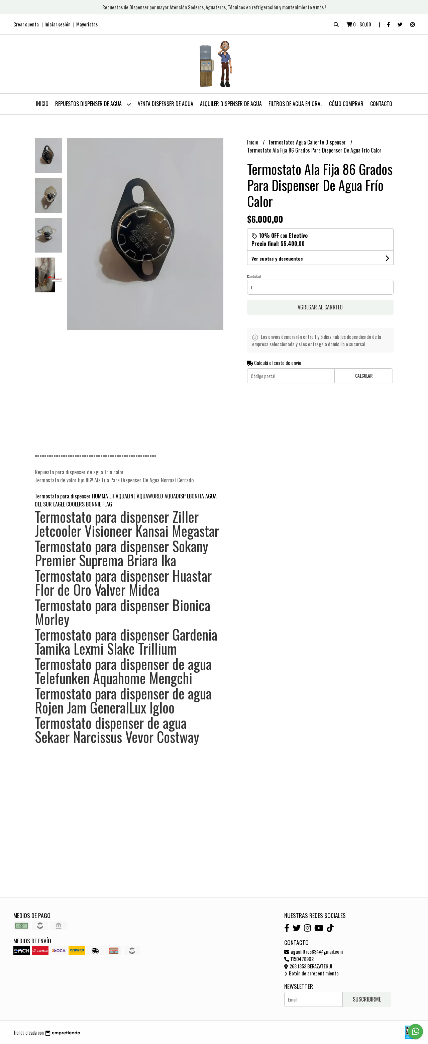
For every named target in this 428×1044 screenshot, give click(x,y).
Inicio (42, 104)
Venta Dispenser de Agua (165, 104)
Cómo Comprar (346, 104)
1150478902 (302, 958)
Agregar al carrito (320, 307)
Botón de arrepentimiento (313, 973)
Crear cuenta (26, 24)
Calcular (363, 376)
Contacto (381, 104)
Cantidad (254, 276)
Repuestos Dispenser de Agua (89, 104)
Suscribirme (367, 999)
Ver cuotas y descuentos (277, 258)
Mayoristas (87, 24)
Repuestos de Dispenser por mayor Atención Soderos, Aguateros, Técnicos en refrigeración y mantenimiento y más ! (214, 7)
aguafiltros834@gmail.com (316, 951)
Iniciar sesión (57, 24)
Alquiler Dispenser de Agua (231, 104)
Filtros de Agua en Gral (295, 104)
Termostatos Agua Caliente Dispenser (307, 142)
